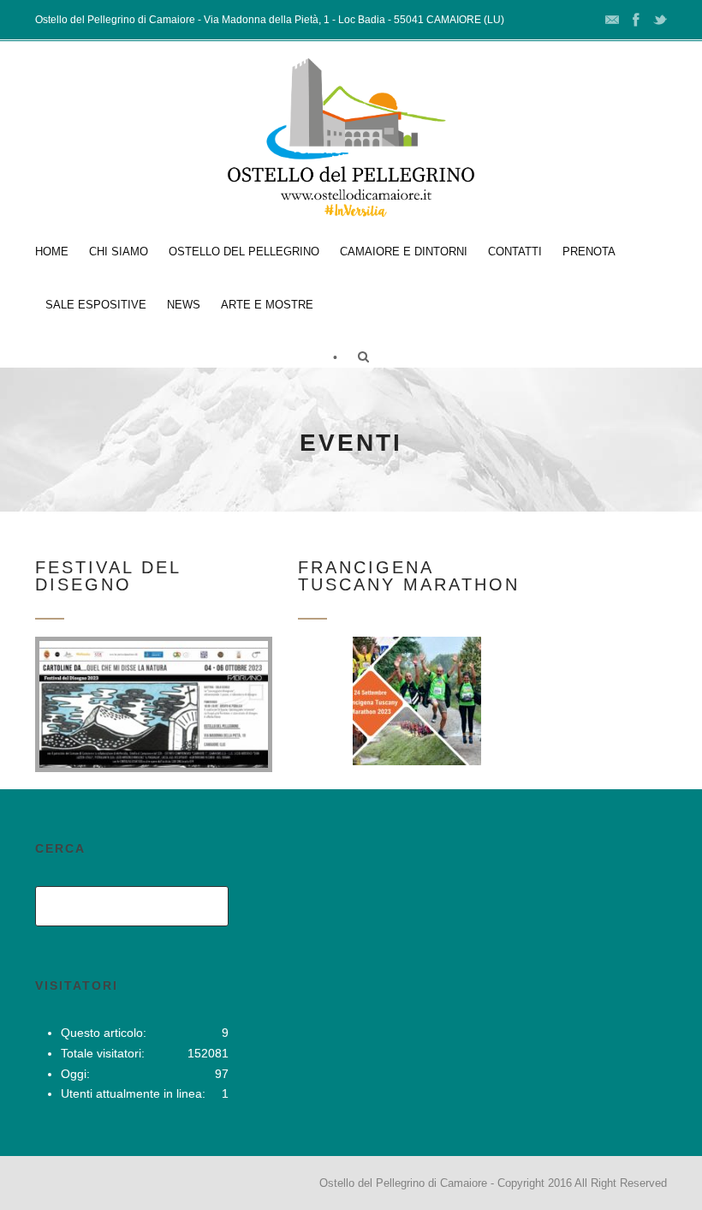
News (183, 304)
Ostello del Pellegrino (244, 251)
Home (51, 251)
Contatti (515, 251)
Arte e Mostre (267, 304)
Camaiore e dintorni (403, 251)
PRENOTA (589, 251)
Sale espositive (95, 304)
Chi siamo (118, 251)
